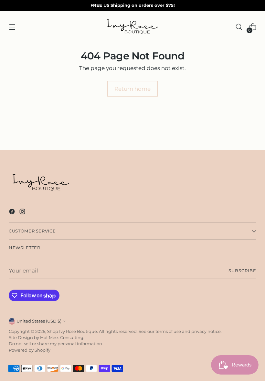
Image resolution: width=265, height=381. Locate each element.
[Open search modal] (239, 27)
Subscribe (242, 270)
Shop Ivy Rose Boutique (72, 331)
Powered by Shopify (29, 350)
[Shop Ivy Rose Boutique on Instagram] (23, 212)
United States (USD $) (38, 321)
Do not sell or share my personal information (55, 343)
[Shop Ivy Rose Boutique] (132, 27)
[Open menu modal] (12, 27)
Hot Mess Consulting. (62, 337)
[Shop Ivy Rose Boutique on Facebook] (12, 212)
